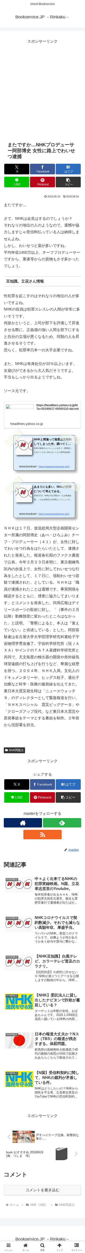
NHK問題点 (16, 750)
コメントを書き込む (43, 1190)
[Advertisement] (42, 87)
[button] (68, 182)
